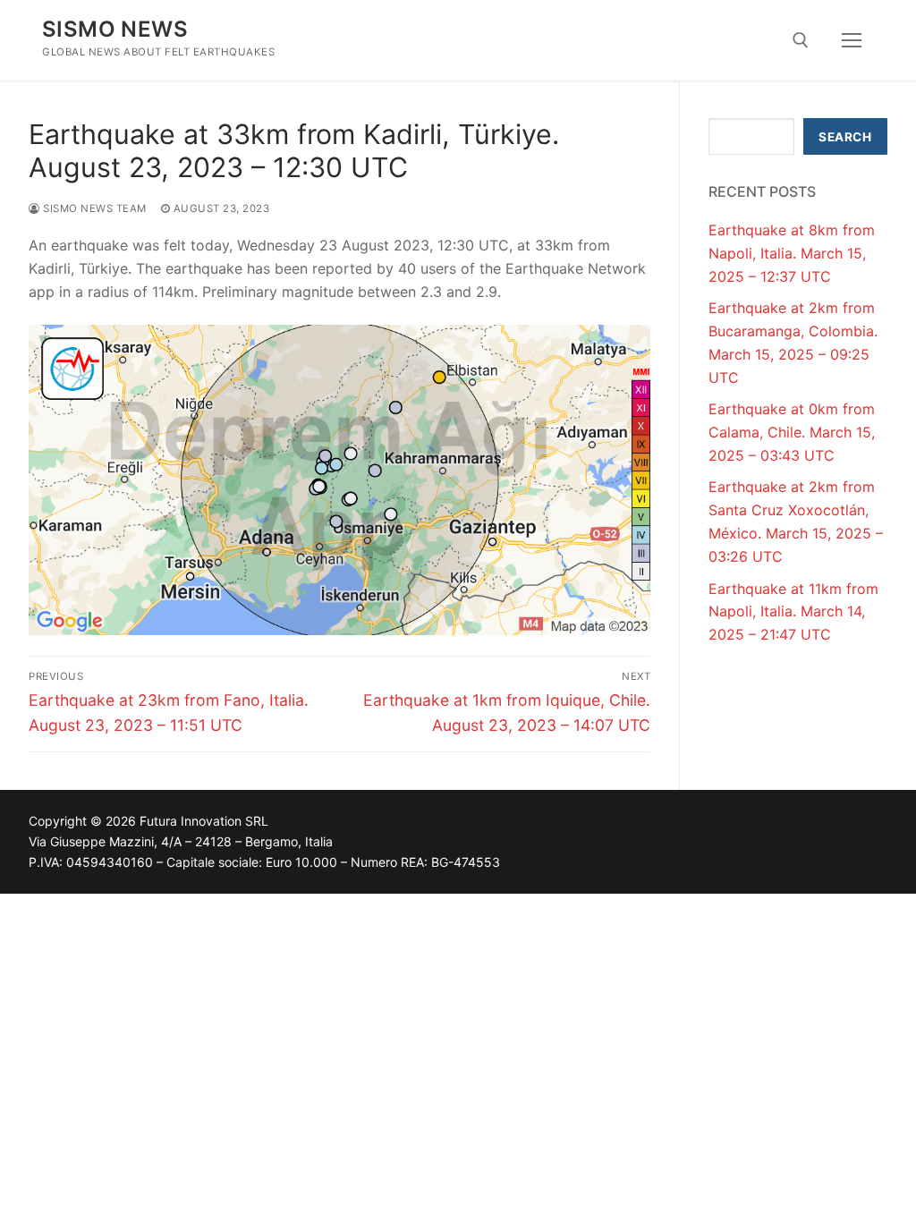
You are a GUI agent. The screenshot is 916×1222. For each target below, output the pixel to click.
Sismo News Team (93, 208)
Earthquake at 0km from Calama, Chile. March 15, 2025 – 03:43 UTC (791, 432)
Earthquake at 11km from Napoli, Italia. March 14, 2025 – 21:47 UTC (793, 612)
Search (844, 137)
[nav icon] (851, 40)
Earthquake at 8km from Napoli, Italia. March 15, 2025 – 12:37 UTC (791, 253)
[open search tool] (801, 40)
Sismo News (115, 29)
